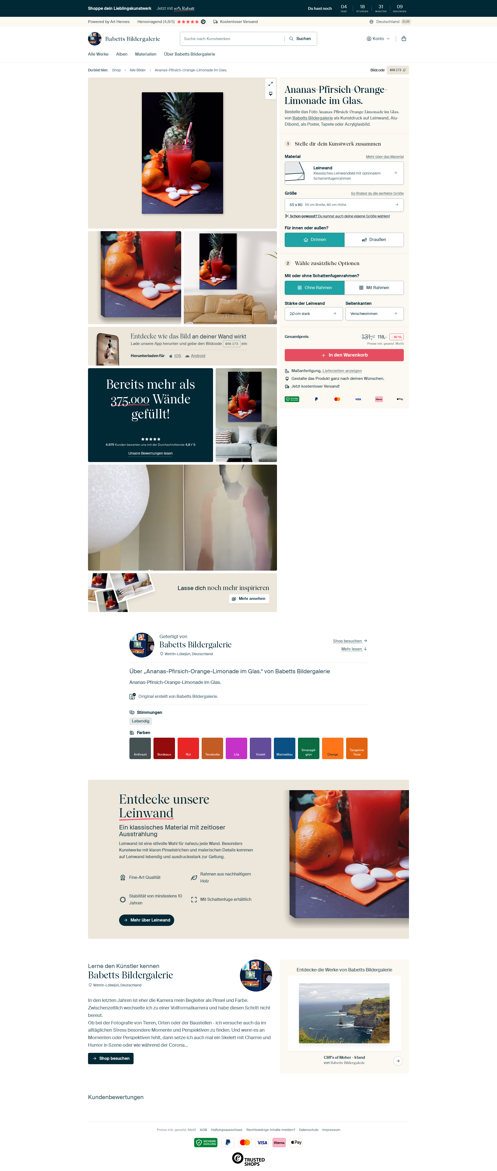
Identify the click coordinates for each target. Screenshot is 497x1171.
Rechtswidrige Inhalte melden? (270, 1130)
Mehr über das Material (385, 156)
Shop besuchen (348, 641)
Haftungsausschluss (227, 1130)
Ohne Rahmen (318, 287)
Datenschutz (308, 1130)
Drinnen (318, 239)
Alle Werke (98, 54)
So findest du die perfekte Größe (377, 193)
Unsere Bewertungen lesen (150, 453)
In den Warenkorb (348, 355)
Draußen (377, 239)
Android (198, 355)
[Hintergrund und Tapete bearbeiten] (270, 93)
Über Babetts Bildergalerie (189, 54)
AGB (203, 1130)
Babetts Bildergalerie (132, 38)
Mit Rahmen (377, 287)
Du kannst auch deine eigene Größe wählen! (340, 216)
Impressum (331, 1130)
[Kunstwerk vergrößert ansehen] (270, 83)
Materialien (145, 54)
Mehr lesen (352, 649)
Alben (121, 54)
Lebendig (140, 721)
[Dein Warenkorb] (404, 39)
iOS (177, 355)
